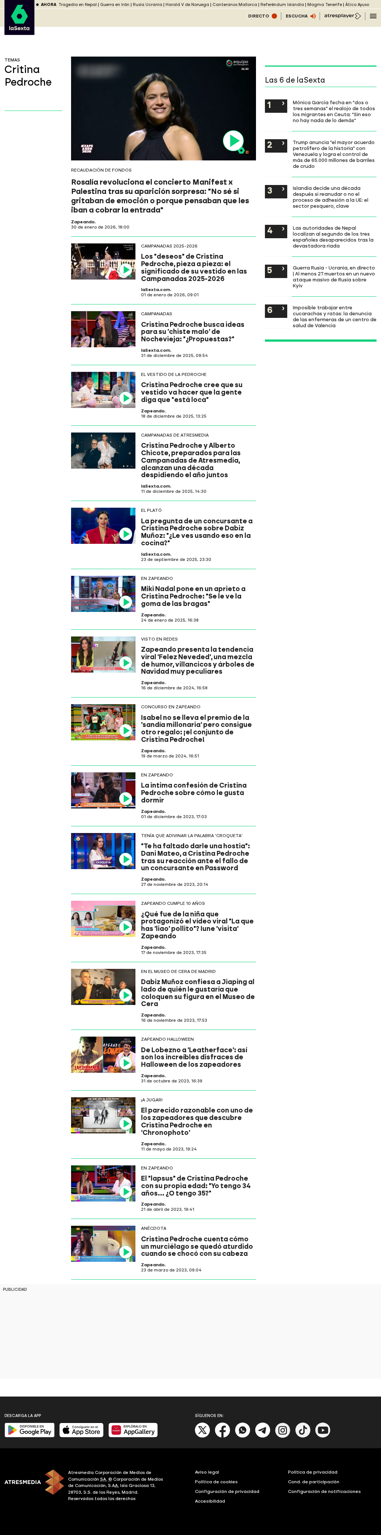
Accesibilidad (210, 1501)
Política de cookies (216, 1481)
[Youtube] (323, 1436)
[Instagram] (283, 1436)
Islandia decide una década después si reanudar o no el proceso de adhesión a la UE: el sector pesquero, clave (330, 197)
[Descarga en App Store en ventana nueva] (81, 1436)
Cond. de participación (313, 1481)
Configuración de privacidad (227, 1491)
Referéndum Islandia (282, 4)
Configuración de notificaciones (324, 1491)
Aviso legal (207, 1472)
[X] (202, 1436)
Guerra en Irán (114, 4)
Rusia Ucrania (147, 4)
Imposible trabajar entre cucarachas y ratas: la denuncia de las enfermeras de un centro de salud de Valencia (335, 316)
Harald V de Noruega (187, 4)
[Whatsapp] (242, 1436)
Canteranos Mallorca (234, 4)
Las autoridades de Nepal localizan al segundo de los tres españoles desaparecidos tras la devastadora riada (333, 237)
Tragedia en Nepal (77, 4)
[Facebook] (222, 1436)
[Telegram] (262, 1436)
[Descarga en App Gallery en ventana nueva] (133, 1436)
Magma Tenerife (324, 4)
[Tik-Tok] (303, 1436)
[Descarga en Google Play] (29, 1436)
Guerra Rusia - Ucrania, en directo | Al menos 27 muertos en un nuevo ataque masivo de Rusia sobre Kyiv (334, 276)
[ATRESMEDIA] (31, 1486)
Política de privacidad (312, 1472)
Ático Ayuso (357, 4)
